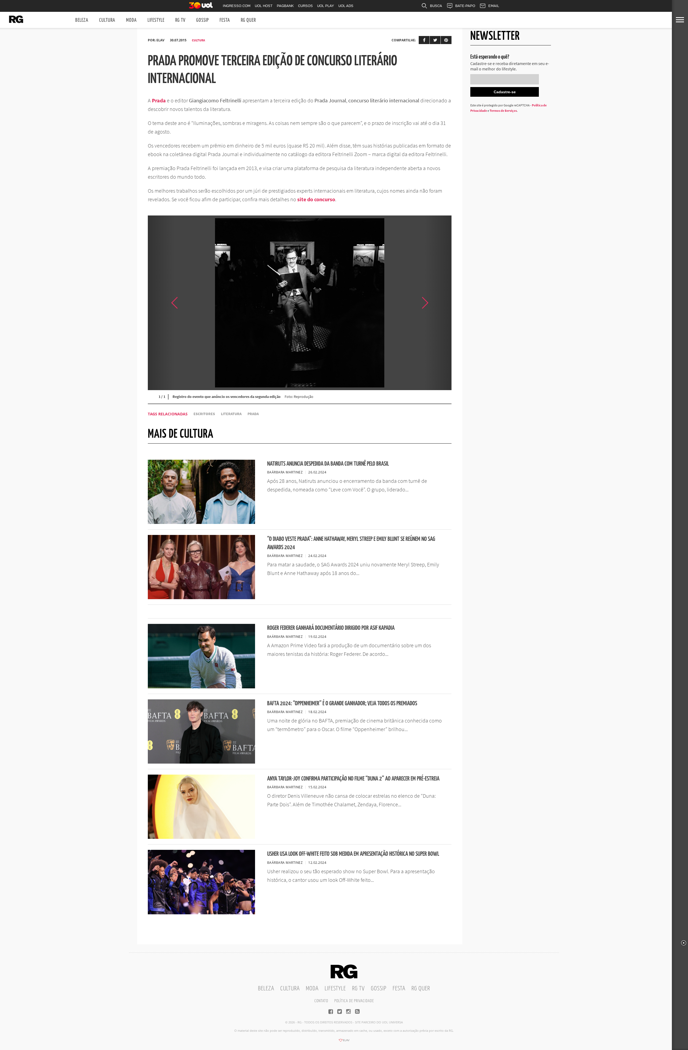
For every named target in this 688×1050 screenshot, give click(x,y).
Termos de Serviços (503, 111)
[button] (438, 302)
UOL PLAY (325, 6)
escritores (204, 414)
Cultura (107, 20)
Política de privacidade (354, 1001)
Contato (321, 1001)
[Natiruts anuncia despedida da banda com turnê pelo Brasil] (201, 522)
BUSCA (436, 6)
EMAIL (493, 6)
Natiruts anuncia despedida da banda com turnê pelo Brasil (328, 464)
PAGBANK (285, 6)
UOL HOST (264, 6)
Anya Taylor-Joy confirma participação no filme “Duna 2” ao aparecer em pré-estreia (353, 779)
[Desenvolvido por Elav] (344, 1042)
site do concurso (316, 199)
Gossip (202, 20)
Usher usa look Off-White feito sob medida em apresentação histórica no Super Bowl (353, 854)
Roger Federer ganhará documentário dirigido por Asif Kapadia (331, 628)
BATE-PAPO (465, 6)
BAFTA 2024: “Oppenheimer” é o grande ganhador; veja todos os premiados (342, 703)
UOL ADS (345, 6)
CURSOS (305, 6)
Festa (225, 20)
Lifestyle (156, 20)
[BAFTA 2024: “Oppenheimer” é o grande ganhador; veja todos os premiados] (201, 762)
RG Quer (248, 20)
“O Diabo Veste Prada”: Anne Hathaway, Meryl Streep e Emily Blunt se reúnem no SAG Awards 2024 (351, 543)
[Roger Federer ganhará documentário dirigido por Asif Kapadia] (201, 687)
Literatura (231, 414)
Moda (131, 20)
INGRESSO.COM (236, 6)
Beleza (81, 20)
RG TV (180, 20)
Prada (159, 100)
